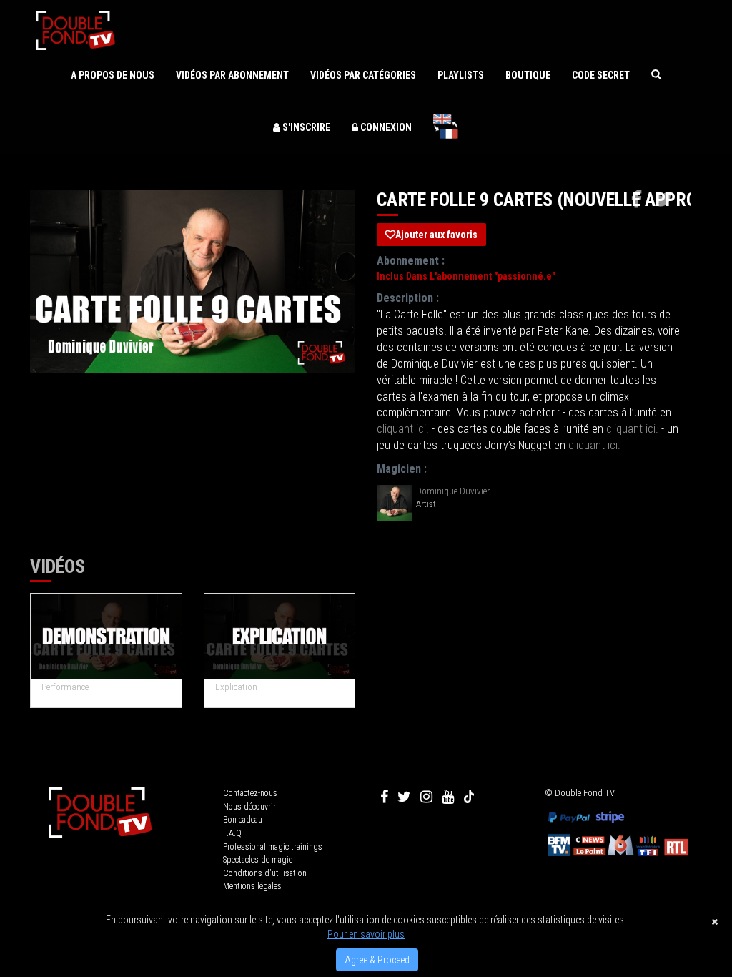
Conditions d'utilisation (265, 873)
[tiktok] (469, 797)
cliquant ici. (403, 429)
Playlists (460, 75)
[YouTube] (448, 797)
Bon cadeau (242, 820)
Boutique (527, 75)
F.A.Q (232, 833)
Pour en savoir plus (366, 934)
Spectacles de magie (257, 860)
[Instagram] (426, 797)
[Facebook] (384, 797)
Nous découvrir (249, 807)
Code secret (601, 75)
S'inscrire (305, 127)
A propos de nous (112, 75)
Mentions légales (252, 886)
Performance (65, 687)
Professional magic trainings (272, 847)
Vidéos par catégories (363, 75)
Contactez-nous (250, 793)
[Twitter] (404, 797)
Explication (236, 687)
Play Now (107, 637)
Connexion (385, 127)
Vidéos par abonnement (232, 75)
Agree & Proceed (377, 960)
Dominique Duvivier (453, 491)
